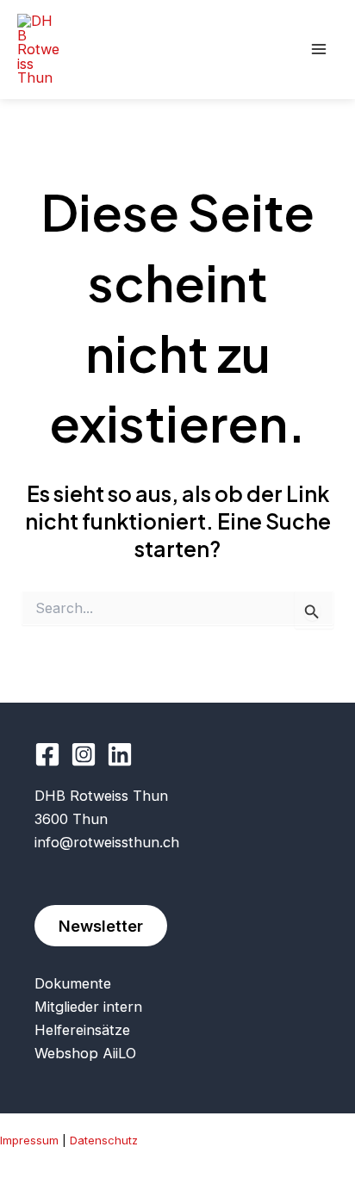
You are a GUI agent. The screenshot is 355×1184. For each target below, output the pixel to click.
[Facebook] (47, 754)
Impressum (29, 1140)
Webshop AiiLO (85, 1053)
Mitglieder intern (88, 1006)
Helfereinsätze (82, 1029)
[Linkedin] (120, 754)
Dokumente (72, 983)
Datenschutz (104, 1140)
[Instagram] (84, 754)
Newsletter (101, 925)
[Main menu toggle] (318, 49)
